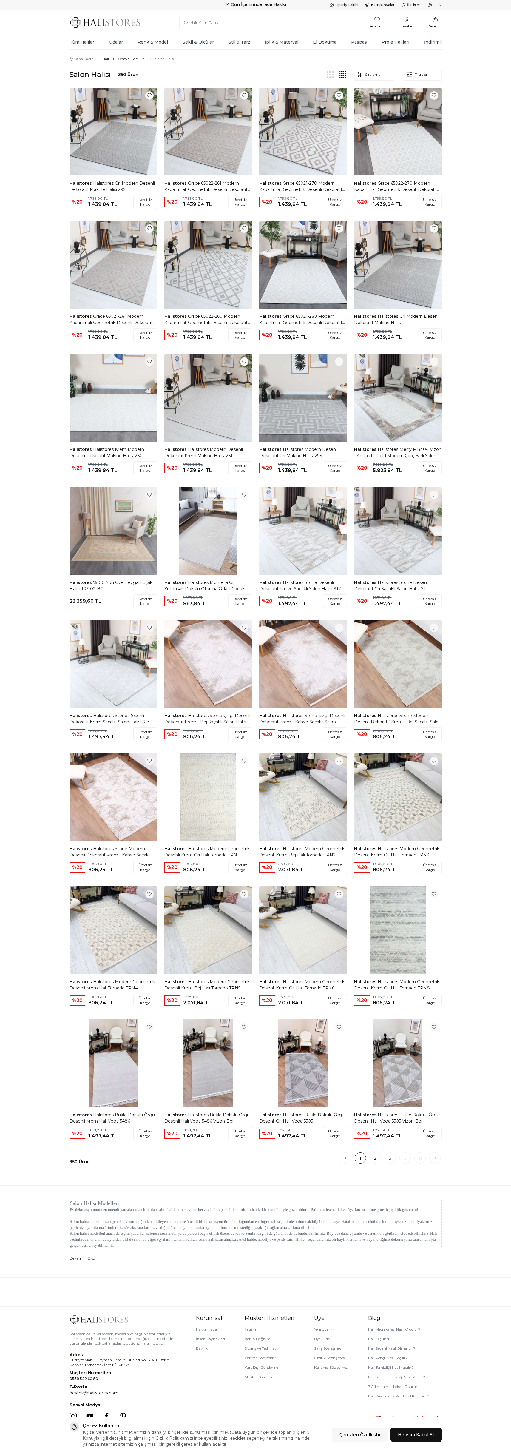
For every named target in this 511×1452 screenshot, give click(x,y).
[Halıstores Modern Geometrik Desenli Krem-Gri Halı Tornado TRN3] (398, 797)
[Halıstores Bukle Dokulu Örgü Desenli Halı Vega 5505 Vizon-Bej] (398, 1063)
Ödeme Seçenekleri (261, 1358)
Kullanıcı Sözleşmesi (331, 1367)
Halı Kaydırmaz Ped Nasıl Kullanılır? (398, 1396)
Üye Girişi (322, 1339)
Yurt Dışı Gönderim (261, 1367)
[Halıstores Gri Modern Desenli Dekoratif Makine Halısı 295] (113, 131)
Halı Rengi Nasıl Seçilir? (387, 1358)
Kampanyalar (383, 5)
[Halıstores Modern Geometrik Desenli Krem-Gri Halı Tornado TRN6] (303, 930)
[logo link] (105, 22)
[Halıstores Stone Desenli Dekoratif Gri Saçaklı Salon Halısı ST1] (398, 531)
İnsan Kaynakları (210, 1339)
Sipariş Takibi (346, 5)
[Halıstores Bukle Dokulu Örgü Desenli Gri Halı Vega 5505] (303, 1063)
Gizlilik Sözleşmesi (329, 1358)
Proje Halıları (395, 42)
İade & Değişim (258, 1339)
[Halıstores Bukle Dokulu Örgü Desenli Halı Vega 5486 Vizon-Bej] (208, 1063)
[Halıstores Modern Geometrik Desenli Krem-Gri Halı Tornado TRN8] (398, 930)
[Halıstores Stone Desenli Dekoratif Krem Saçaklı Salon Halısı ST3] (113, 664)
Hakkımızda (206, 1329)
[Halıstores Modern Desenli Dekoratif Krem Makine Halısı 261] (208, 398)
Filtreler (421, 74)
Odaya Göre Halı (132, 59)
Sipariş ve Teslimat (260, 1348)
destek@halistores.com (94, 1393)
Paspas (359, 42)
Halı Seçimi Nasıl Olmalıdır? (391, 1348)
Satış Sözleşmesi (328, 1348)
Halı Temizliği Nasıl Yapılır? (390, 1367)
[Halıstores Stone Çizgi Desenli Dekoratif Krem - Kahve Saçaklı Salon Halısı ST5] (303, 664)
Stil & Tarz (239, 42)
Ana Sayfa (84, 59)
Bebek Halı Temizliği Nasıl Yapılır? (396, 1377)
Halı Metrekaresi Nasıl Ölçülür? (394, 1329)
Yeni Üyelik (323, 1329)
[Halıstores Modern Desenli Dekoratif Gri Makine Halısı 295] (303, 398)
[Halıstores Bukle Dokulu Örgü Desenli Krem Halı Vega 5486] (113, 1063)
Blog (374, 1318)
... (405, 1158)
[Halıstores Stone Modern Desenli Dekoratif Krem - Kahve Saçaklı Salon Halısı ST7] (113, 797)
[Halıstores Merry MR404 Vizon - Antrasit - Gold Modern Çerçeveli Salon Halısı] (398, 398)
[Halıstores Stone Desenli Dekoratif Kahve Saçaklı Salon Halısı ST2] (303, 531)
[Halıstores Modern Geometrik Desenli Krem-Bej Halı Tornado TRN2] (303, 797)
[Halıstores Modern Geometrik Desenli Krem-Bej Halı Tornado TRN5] (208, 930)
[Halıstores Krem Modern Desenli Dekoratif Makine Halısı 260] (113, 398)
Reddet (237, 1438)
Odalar (116, 42)
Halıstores (81, 183)
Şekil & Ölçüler (198, 42)
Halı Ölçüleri (378, 1339)
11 (420, 1158)
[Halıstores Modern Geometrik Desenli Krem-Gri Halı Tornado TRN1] (208, 797)
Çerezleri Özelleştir (360, 1434)
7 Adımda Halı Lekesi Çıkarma (393, 1386)
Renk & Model (153, 42)
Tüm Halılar (82, 42)
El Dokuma (324, 42)
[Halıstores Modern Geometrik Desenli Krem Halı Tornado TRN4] (113, 930)
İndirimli (433, 42)
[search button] (186, 22)
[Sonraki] (435, 1158)
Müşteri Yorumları (260, 1377)
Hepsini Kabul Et (416, 1434)
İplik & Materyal (281, 42)
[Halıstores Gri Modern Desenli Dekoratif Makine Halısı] (398, 265)
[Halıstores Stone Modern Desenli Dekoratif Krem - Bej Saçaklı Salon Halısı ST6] (398, 664)
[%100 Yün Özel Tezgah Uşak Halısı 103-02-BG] (113, 531)
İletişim (414, 5)
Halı (105, 59)
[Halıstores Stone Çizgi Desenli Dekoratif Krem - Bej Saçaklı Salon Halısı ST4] (208, 664)
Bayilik (202, 1348)
